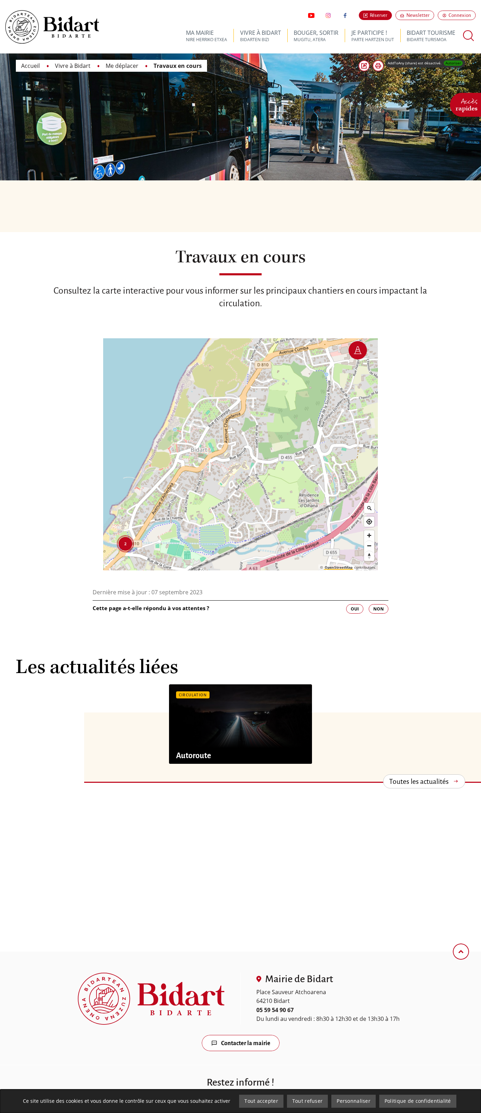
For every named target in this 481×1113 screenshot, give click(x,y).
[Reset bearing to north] (369, 556)
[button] (378, 65)
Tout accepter (261, 1101)
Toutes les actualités (419, 781)
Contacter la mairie (245, 1043)
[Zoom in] (369, 535)
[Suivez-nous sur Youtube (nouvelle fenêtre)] (311, 15)
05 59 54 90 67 (275, 1010)
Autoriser (453, 63)
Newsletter (420, 15)
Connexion (460, 15)
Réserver (378, 15)
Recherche (469, 35)
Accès (466, 104)
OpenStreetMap (338, 567)
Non (378, 609)
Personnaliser (353, 1101)
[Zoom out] (369, 545)
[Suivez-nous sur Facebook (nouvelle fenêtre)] (345, 15)
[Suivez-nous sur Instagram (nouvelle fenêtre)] (328, 15)
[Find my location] (369, 522)
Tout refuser (307, 1101)
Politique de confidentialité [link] (418, 1101)
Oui (355, 609)
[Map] (240, 454)
